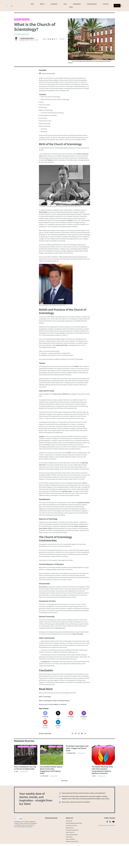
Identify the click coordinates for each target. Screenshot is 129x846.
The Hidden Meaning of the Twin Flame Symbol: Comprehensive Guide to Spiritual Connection (102, 770)
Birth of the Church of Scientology (50, 97)
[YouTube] (113, 821)
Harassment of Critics (45, 121)
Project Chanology (77, 634)
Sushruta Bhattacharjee (27, 38)
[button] (34, 832)
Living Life (52, 746)
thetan (77, 366)
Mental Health (43, 212)
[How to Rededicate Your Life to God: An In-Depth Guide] (25, 755)
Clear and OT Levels (44, 105)
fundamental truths (61, 345)
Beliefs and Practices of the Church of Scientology (55, 99)
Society (18, 19)
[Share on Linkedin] (50, 39)
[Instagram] (84, 715)
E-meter (69, 453)
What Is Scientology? (45, 696)
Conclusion (44, 129)
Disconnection (43, 118)
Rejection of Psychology (46, 110)
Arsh (16, 771)
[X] (58, 715)
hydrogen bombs (67, 491)
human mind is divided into (61, 394)
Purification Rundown (83, 502)
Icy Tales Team (44, 776)
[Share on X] (48, 39)
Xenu (84, 483)
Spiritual (25, 19)
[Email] (82, 733)
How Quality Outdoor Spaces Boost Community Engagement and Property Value (51, 770)
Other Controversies (44, 126)
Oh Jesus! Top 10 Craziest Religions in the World (52, 704)
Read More (44, 131)
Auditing (41, 436)
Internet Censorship (44, 123)
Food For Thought (23, 746)
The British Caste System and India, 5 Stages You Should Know (77, 748)
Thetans (41, 102)
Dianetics (50, 160)
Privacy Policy (20, 843)
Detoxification (43, 107)
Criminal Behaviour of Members (48, 115)
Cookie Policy (15, 843)
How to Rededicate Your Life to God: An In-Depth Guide (25, 768)
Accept (18, 840)
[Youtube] (45, 724)
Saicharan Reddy (71, 753)
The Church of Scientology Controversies (52, 113)
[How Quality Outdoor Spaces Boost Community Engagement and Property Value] (51, 755)
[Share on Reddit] (52, 39)
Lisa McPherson (45, 661)
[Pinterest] (71, 715)
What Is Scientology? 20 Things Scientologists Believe (54, 700)
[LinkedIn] (58, 724)
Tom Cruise (58, 628)
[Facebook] (45, 715)
